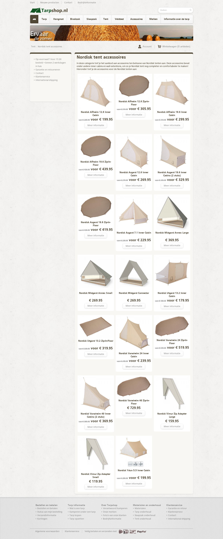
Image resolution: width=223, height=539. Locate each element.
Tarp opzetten (77, 519)
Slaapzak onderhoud (145, 515)
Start (32, 3)
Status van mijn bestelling (49, 512)
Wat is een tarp (77, 508)
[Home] (34, 19)
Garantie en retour (177, 508)
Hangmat (58, 19)
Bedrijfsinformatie (87, 3)
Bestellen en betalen (47, 508)
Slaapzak (92, 19)
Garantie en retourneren (48, 70)
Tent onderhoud (143, 519)
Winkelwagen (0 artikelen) (176, 46)
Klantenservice (43, 77)
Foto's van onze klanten (114, 515)
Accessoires (136, 19)
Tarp (44, 19)
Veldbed (119, 19)
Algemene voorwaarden (47, 531)
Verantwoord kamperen (115, 508)
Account (147, 46)
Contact (68, 3)
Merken (153, 19)
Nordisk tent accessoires (50, 47)
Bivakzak (75, 19)
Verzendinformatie (46, 515)
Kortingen (42, 519)
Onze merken (109, 512)
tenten (158, 63)
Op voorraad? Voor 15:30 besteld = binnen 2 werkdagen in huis (51, 62)
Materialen (140, 508)
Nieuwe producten (49, 3)
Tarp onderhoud (143, 512)
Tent (105, 19)
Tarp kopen (75, 515)
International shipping (46, 80)
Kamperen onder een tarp (83, 512)
